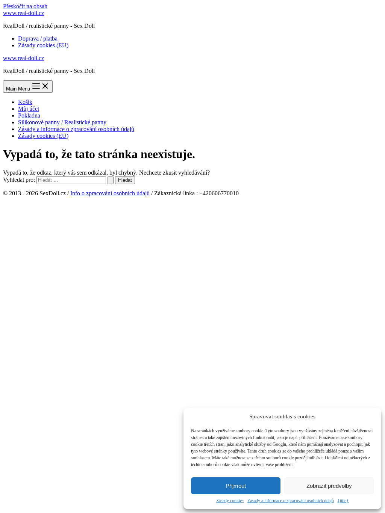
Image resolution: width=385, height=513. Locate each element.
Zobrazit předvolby (329, 486)
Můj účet (28, 109)
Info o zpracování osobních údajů (110, 193)
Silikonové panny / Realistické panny (62, 122)
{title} (343, 500)
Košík (25, 102)
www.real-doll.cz (23, 13)
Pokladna (29, 115)
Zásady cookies (230, 500)
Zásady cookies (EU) (43, 45)
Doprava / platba (38, 38)
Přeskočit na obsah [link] (25, 6)
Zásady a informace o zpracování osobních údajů (290, 500)
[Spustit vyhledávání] (111, 180)
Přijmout (236, 486)
